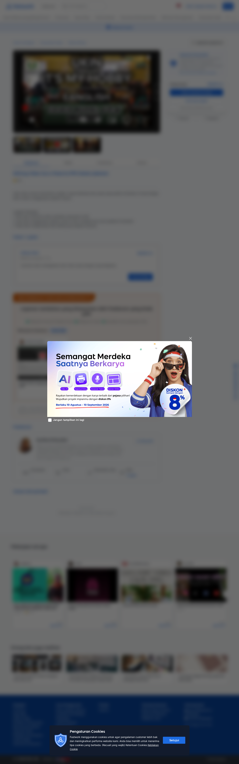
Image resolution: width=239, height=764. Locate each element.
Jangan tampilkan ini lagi (68, 420)
